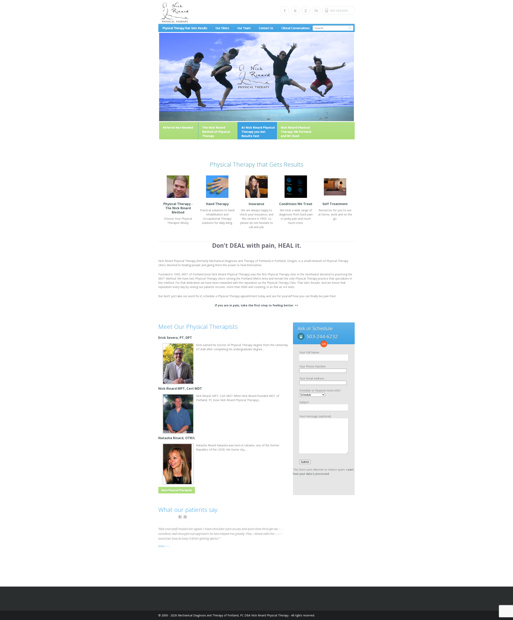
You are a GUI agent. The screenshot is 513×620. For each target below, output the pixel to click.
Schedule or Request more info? (320, 390)
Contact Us (266, 28)
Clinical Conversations (295, 28)
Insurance (256, 204)
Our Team (243, 28)
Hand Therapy (217, 204)
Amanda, (164, 546)
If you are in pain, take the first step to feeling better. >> (256, 305)
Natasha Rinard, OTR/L (176, 438)
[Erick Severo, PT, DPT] (178, 364)
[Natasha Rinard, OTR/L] (178, 464)
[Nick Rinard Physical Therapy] (195, 12)
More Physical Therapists (176, 490)
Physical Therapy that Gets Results (184, 28)
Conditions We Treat (295, 204)
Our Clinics (222, 28)
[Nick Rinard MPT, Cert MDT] (178, 414)
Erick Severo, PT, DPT (175, 337)
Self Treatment (335, 204)
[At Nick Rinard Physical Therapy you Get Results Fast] (256, 120)
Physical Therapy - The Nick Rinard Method (178, 208)
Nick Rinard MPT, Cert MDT (180, 388)
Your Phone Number (312, 366)
